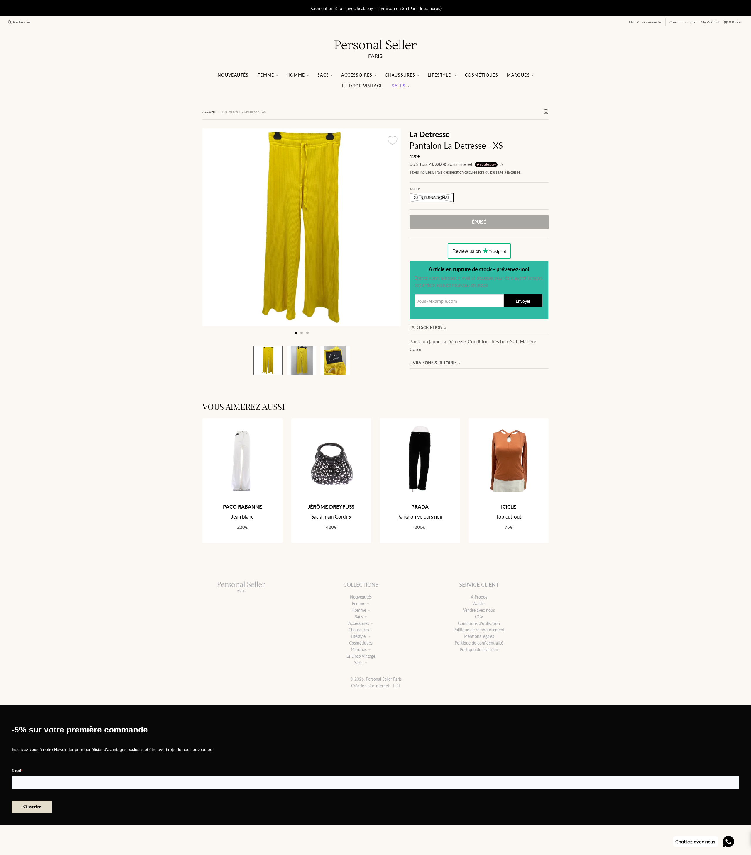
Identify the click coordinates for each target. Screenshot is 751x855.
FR (637, 22)
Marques (359, 649)
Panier (735, 22)
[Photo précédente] (212, 233)
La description (426, 327)
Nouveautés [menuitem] (233, 74)
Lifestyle (359, 636)
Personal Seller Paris (384, 678)
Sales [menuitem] (399, 85)
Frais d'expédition (449, 172)
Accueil (209, 111)
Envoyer (523, 301)
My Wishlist (710, 22)
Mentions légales (479, 636)
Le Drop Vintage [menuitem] (362, 85)
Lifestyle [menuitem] (440, 74)
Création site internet (370, 685)
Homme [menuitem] (296, 74)
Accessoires (358, 623)
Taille (415, 189)
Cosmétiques (361, 642)
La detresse (430, 134)
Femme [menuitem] (266, 74)
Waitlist (479, 603)
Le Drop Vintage (360, 656)
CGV (479, 616)
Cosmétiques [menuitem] (481, 74)
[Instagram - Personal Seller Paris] (546, 111)
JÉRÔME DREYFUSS (331, 507)
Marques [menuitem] (518, 74)
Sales (358, 662)
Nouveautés (361, 596)
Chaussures (359, 629)
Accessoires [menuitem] (356, 74)
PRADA (420, 507)
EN (631, 22)
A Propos (479, 596)
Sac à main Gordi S (331, 517)
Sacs (359, 616)
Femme (358, 603)
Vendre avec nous (479, 610)
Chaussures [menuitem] (400, 74)
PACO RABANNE (242, 507)
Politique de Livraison (479, 649)
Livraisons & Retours (433, 362)
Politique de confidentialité (479, 642)
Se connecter (652, 22)
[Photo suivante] (390, 233)
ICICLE (508, 507)
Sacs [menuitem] (323, 74)
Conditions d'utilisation (479, 623)
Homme (358, 610)
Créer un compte (682, 22)
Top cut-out (508, 517)
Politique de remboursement (479, 629)
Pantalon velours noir (420, 517)
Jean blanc (242, 517)
